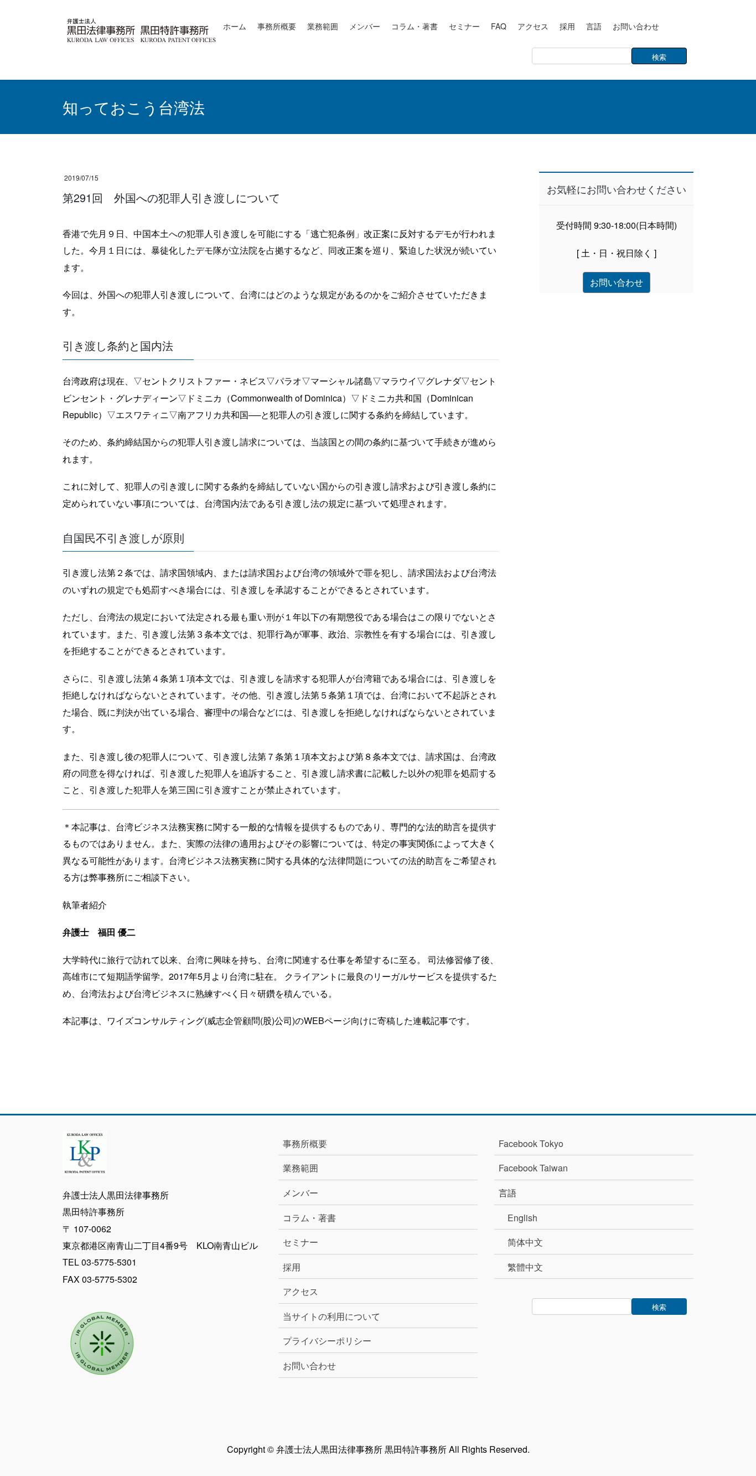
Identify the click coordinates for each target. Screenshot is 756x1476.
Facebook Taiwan (533, 1167)
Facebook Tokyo (535, 1143)
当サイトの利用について (331, 1316)
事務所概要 (305, 1143)
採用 (292, 1267)
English (522, 1217)
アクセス (300, 1291)
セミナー (300, 1242)
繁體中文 (525, 1267)
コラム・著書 (309, 1217)
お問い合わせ (309, 1365)
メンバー (300, 1192)
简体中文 (525, 1242)
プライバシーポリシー (327, 1340)
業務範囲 (300, 1167)
